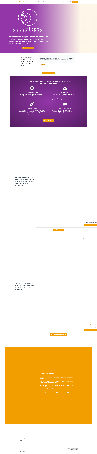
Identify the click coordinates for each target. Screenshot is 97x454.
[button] (37, 60)
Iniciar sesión (69, 1)
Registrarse (75, 1)
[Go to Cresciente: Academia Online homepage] (23, 1)
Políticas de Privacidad (23, 432)
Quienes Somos (22, 442)
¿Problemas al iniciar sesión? (24, 440)
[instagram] (75, 451)
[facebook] (74, 451)
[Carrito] (65, 2)
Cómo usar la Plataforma (24, 438)
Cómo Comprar (22, 436)
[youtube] (77, 451)
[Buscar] (62, 1)
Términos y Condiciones (24, 434)
